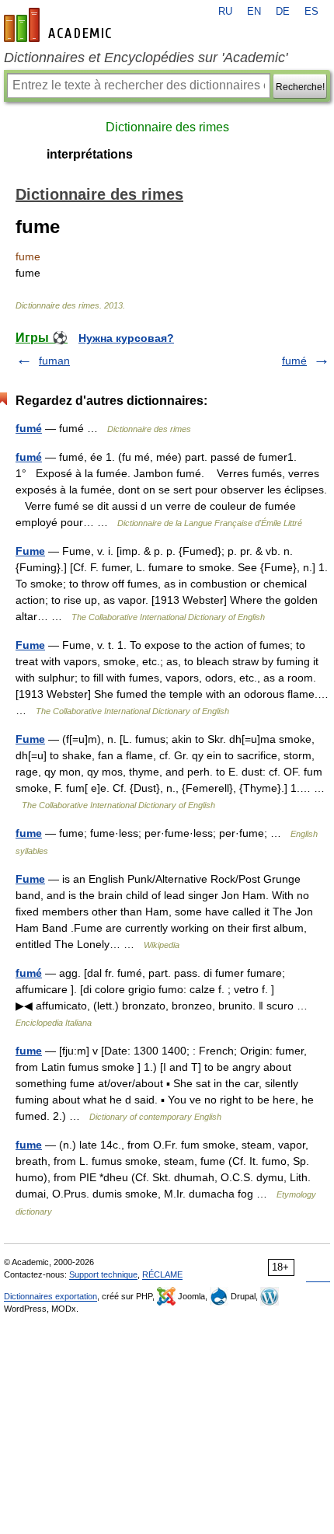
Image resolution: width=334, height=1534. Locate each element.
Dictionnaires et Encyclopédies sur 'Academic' (145, 57)
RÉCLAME (162, 1274)
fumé (294, 360)
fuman (54, 360)
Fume (30, 551)
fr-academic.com (60, 25)
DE (283, 11)
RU (225, 11)
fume (29, 833)
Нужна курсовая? (126, 338)
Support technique (103, 1274)
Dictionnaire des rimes (167, 127)
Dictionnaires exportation (50, 1296)
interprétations (90, 154)
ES (311, 11)
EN (254, 11)
